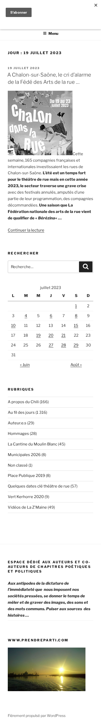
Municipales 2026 (24, 454)
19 (38, 335)
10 (13, 325)
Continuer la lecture (26, 230)
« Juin (25, 364)
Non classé (18, 465)
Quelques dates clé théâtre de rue (39, 486)
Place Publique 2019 (26, 475)
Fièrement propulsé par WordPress (37, 715)
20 (50, 335)
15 (76, 325)
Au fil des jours (21, 412)
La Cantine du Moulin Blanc (32, 444)
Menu (53, 33)
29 (76, 345)
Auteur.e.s (17, 423)
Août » (76, 364)
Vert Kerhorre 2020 (26, 496)
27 (51, 345)
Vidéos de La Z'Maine (27, 507)
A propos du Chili (23, 402)
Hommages (18, 433)
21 (63, 335)
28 (63, 345)
